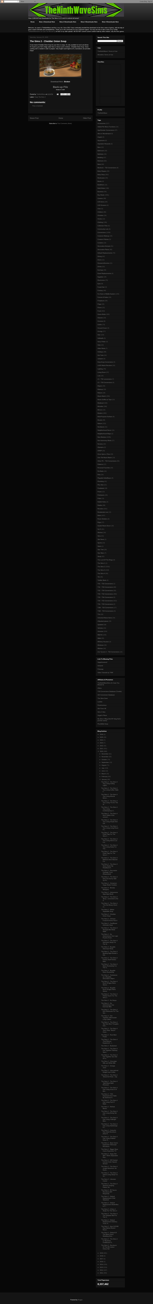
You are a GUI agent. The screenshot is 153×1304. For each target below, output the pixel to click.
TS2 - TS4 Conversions (105, 590)
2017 (102, 1259)
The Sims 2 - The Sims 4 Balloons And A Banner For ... (109, 859)
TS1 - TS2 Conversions (105, 583)
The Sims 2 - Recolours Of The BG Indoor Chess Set (109, 1247)
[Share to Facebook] (67, 94)
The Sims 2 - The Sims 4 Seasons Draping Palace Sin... (109, 1185)
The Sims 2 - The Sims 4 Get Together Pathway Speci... (109, 1050)
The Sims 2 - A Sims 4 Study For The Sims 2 (109, 1210)
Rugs (99, 522)
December (105, 754)
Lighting (100, 369)
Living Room (102, 372)
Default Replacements (105, 253)
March (104, 774)
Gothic (100, 324)
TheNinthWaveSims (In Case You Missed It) (41, 31)
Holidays (100, 352)
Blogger (80, 1300)
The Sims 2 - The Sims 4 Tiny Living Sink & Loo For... (109, 840)
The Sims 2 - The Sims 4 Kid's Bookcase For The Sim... (109, 1011)
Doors (99, 260)
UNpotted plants (103, 621)
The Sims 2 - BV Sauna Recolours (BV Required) (109, 1191)
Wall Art (100, 635)
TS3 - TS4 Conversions (105, 597)
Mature (100, 393)
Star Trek (101, 549)
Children (100, 212)
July (103, 768)
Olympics (101, 447)
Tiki (99, 577)
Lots (99, 376)
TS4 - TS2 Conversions (105, 601)
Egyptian (100, 277)
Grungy (100, 331)
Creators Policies (103, 239)
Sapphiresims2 (102, 662)
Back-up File (60, 87)
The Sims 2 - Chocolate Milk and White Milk (109, 1062)
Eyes (99, 283)
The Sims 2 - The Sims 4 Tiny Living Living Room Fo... (109, 828)
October (104, 759)
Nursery (100, 444)
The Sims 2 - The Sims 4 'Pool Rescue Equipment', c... (109, 1041)
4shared (100, 666)
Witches (100, 648)
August (104, 765)
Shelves (100, 532)
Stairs (99, 546)
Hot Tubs (100, 355)
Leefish (100, 702)
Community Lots (103, 229)
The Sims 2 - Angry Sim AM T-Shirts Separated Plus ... (109, 1155)
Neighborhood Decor (104, 430)
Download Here (57, 82)
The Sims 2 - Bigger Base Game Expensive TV (109, 1150)
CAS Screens (102, 205)
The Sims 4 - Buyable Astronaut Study (108, 947)
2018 (102, 1256)
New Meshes (102, 437)
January (104, 779)
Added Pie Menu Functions (106, 127)
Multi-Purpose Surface (105, 416)
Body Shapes (102, 171)
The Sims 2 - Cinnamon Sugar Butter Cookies (109, 884)
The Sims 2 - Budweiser (109, 1046)
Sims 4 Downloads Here (110, 22)
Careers (100, 198)
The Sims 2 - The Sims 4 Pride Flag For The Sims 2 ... (109, 834)
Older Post (87, 118)
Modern (100, 413)
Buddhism (101, 185)
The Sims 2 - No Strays (108, 1000)
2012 (102, 1270)
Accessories (101, 123)
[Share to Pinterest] (69, 94)
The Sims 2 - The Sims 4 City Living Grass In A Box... (109, 1089)
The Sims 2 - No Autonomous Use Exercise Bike (107, 1005)
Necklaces (101, 427)
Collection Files (103, 226)
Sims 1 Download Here (47, 22)
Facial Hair (101, 287)
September (105, 762)
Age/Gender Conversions (106, 130)
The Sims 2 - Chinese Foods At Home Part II (109, 919)
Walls (99, 638)
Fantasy (100, 290)
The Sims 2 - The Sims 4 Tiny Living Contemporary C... (109, 809)
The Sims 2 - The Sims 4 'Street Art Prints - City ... (109, 1076)
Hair (99, 335)
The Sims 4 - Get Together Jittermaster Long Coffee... (109, 1017)
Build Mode (101, 188)
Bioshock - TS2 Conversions (107, 168)
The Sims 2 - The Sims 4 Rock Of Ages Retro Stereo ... (109, 983)
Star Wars (101, 553)
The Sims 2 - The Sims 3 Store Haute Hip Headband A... (109, 866)
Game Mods (102, 314)
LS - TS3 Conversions (105, 382)
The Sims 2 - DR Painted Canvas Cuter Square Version (109, 1161)
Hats (99, 345)
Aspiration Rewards (104, 144)
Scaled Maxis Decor (104, 526)
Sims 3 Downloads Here (89, 22)
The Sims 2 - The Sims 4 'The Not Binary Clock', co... (109, 905)
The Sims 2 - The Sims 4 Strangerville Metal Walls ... (109, 929)
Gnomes (100, 321)
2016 (102, 1261)
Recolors (100, 509)
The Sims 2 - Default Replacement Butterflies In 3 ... (109, 1204)
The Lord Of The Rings (105, 560)
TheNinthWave (102, 113)
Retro (99, 515)
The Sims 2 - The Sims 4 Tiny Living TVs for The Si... (109, 802)
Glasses (100, 318)
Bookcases (101, 178)
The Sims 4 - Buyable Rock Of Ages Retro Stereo (108, 989)
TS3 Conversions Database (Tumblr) (110, 691)
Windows (100, 645)
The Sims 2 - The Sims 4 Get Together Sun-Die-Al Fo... (109, 1056)
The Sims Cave (103, 698)
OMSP (100, 451)
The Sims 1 (101, 563)
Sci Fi (99, 529)
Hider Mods (101, 348)
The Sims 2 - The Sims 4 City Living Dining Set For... (109, 1113)
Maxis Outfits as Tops (105, 399)
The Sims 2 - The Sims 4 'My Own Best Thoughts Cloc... (109, 1024)
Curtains (100, 243)
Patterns (100, 464)
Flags (99, 304)
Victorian (100, 631)
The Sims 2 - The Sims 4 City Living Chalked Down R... (109, 1138)
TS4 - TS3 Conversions (105, 604)
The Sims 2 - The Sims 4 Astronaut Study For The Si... (109, 942)
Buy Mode (101, 195)
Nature (100, 423)
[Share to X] (65, 94)
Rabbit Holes (102, 502)
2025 (102, 737)
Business (100, 191)
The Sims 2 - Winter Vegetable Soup (107, 910)
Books (100, 181)
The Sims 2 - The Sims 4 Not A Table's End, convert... (109, 815)
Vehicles (100, 628)
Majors (100, 386)
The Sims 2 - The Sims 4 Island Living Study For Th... (109, 1174)
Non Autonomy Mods (104, 440)
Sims (99, 536)
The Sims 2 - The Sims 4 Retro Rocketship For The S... (109, 966)
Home (32, 22)
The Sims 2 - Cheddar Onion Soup (108, 915)
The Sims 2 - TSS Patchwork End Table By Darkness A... (109, 1095)
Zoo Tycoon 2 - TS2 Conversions (108, 652)
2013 (102, 1267)
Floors (100, 307)
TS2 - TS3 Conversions (105, 587)
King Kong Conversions (105, 362)
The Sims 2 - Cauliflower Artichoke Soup (109, 924)
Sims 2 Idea (101, 712)
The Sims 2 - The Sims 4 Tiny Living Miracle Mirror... (109, 796)
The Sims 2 (42, 97)
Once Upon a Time (104, 454)
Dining (100, 256)
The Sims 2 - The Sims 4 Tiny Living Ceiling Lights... (109, 783)
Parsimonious (102, 705)
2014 (102, 1264)
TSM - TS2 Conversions (105, 607)
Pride (99, 498)
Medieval (100, 403)
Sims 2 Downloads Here (67, 22)
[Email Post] (57, 94)
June (103, 771)
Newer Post (34, 118)
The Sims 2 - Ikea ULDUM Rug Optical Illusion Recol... (109, 1228)
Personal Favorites (104, 468)
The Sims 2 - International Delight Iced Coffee (109, 1071)
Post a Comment (37, 106)
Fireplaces (101, 300)
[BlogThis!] (63, 94)
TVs (99, 614)
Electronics (101, 280)
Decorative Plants (103, 249)
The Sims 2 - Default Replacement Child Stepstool (108, 1198)
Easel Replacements (104, 273)
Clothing (100, 222)
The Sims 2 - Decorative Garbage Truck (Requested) (109, 872)
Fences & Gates (103, 297)
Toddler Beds (102, 580)
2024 (102, 740)
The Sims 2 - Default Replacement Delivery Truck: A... (109, 1221)
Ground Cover (102, 328)
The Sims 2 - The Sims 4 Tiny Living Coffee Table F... (109, 790)
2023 (102, 743)
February (105, 776)
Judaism (100, 359)
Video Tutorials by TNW (105, 672)
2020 (102, 751)
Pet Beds (100, 471)
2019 (102, 1253)
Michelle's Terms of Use (105, 55)
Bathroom (101, 150)
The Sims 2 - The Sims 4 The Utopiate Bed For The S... (109, 1215)
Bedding (100, 157)
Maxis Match (102, 396)
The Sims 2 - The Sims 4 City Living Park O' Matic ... (109, 1102)
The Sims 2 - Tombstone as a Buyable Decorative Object (109, 976)
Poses (100, 491)
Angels (100, 137)
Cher (99, 208)
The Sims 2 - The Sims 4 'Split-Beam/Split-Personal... (109, 1083)
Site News (101, 539)
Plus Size (101, 485)
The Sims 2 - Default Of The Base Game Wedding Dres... (109, 1234)
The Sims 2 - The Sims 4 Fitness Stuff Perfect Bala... (109, 959)
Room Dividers (102, 519)
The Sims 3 (101, 570)
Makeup (100, 389)
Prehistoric (101, 495)
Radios (100, 505)
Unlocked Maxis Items (105, 618)
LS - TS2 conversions (105, 379)
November (105, 756)
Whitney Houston (103, 641)
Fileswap (100, 669)
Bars (99, 147)
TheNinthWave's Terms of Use (107, 51)
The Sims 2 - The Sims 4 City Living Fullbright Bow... (109, 1119)
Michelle (100, 406)
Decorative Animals (104, 246)
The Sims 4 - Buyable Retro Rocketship (108, 971)
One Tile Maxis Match (105, 457)
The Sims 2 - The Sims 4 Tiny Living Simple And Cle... (109, 821)
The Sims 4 (101, 573)
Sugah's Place (102, 715)
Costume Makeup (103, 236)
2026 (102, 734)
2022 (102, 746)
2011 (101, 1273)
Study (99, 556)
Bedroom (101, 161)
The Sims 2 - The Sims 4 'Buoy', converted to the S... (109, 898)
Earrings (100, 270)
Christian (100, 215)
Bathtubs (100, 154)
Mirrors (100, 410)
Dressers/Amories (103, 263)
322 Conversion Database (106, 695)
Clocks (100, 219)
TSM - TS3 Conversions (105, 611)
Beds (99, 164)
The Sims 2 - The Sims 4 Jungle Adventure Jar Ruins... (109, 1168)
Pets (99, 474)
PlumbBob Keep (103, 724)
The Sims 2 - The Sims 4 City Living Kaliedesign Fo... (109, 1125)
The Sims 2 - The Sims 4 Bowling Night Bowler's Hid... (109, 953)
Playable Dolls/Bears (104, 478)
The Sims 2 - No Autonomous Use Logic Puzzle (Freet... (109, 936)
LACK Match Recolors (105, 365)
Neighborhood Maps (104, 433)
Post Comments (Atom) (64, 123)
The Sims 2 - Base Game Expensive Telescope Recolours (109, 1144)
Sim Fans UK (102, 708)
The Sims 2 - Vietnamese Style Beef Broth (109, 893)
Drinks (100, 266)
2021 (102, 748)
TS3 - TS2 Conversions (105, 594)
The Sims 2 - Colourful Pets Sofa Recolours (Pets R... (108, 1132)
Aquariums (101, 140)
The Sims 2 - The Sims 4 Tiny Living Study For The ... (109, 846)
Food (36, 97)
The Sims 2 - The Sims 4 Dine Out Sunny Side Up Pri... (109, 878)
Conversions (102, 232)
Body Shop (101, 174)
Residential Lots (103, 512)
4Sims (100, 688)
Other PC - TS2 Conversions (107, 461)
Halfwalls (100, 338)
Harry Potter (102, 341)
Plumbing (101, 481)
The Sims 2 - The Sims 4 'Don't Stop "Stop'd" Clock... (109, 1030)
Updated (100, 624)
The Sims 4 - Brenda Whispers (108, 888)
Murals (100, 420)
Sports (100, 543)
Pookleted (101, 488)
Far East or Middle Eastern (106, 294)
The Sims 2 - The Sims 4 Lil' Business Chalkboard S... (109, 1240)
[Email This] (61, 94)
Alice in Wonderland (104, 133)
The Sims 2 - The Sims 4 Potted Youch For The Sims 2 (109, 995)
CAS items (101, 202)
